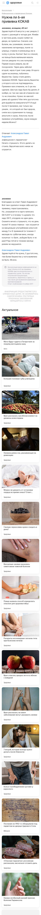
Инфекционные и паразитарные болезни (17, 13)
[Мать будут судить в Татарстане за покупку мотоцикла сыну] (20, 333)
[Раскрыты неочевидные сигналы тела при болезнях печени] (20, 630)
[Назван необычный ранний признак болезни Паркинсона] (20, 890)
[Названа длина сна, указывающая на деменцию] (20, 445)
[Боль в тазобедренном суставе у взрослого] (20, 778)
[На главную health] (15, 3)
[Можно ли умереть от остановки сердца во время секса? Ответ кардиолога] (20, 482)
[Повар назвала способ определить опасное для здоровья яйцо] (20, 593)
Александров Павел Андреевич (16, 250)
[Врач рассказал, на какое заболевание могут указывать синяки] (20, 704)
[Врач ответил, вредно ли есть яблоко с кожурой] (20, 667)
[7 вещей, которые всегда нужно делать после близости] (20, 741)
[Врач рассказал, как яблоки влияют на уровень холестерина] (20, 408)
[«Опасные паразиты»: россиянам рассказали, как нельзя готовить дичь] (20, 853)
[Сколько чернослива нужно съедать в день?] (20, 519)
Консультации (7, 10)
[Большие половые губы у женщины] (20, 370)
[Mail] (7, 3)
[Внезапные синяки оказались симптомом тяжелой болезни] (20, 556)
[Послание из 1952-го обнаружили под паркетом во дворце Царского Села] (20, 816)
